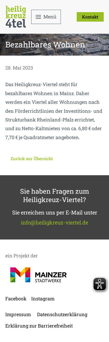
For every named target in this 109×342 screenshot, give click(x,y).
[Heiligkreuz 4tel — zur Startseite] (15, 16)
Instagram (42, 298)
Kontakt (90, 16)
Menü (49, 16)
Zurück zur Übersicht (32, 158)
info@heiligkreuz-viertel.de (54, 222)
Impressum (18, 314)
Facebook (15, 298)
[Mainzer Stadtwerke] (38, 274)
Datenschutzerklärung (62, 314)
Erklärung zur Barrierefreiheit (39, 326)
